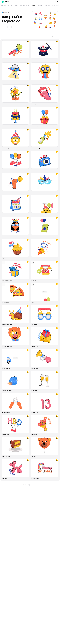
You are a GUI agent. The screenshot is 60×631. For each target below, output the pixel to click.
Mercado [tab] (33, 5)
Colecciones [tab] (47, 5)
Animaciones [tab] (3, 5)
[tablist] (30, 5)
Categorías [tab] (40, 5)
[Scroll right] (25, 27)
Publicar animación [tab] (56, 5)
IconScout (8, 29)
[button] (3, 12)
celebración (5, 26)
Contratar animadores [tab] (24, 5)
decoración (21, 26)
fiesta (10, 26)
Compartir (55, 36)
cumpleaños (15, 26)
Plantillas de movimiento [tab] (13, 5)
